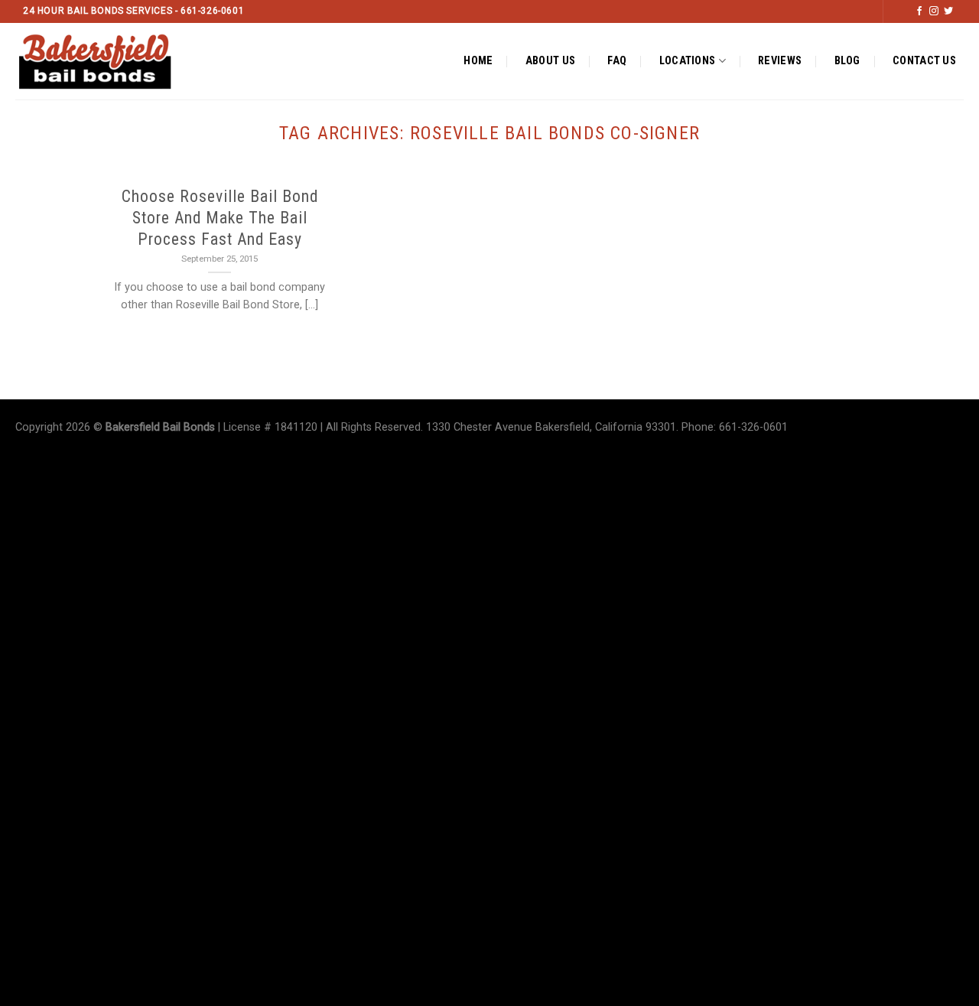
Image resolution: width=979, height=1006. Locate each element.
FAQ (616, 60)
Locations (687, 60)
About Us (550, 60)
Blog (847, 60)
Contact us (924, 60)
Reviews (780, 60)
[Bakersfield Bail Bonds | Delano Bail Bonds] (108, 61)
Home (478, 60)
